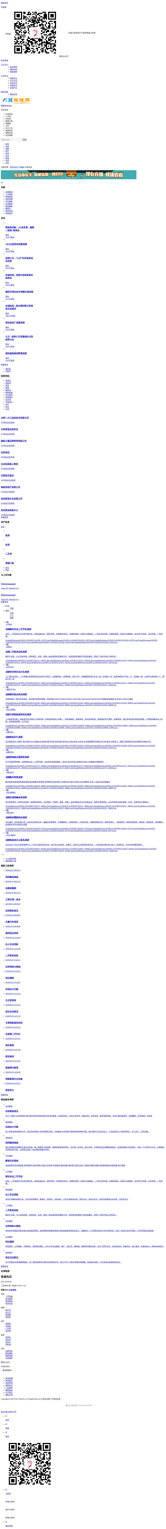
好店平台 (13, 83)
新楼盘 (8, 1324)
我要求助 (9, 1356)
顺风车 (8, 208)
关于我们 (9, 1392)
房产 (7, 151)
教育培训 (9, 211)
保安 (7, 385)
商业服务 (9, 206)
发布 (3, 527)
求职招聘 (9, 199)
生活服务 (9, 204)
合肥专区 (9, 1351)
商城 (7, 158)
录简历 (8, 1317)
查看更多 (4, 365)
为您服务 (9, 1358)
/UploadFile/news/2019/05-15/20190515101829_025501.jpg (27, 746)
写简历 (8, 371)
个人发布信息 (10, 859)
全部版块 (9, 192)
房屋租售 (9, 197)
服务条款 (9, 1390)
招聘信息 (9, 1385)
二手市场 (9, 1296)
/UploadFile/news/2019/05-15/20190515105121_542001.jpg (27, 683)
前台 (7, 407)
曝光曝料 (9, 1353)
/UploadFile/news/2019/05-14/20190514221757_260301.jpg (27, 766)
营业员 (8, 381)
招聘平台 (13, 78)
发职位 (8, 369)
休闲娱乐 (9, 213)
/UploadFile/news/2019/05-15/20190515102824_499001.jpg (27, 786)
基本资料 (13, 67)
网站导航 (4, 92)
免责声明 (9, 1383)
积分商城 (4, 60)
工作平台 (4, 76)
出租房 (8, 1326)
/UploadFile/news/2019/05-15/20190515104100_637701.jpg (27, 829)
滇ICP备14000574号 (8, 1412)
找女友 (8, 1340)
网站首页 (4, 3)
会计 (7, 404)
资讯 (7, 153)
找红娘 (8, 1344)
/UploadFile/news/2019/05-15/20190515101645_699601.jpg (27, 703)
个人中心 (4, 65)
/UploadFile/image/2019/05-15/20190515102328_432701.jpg (27, 640)
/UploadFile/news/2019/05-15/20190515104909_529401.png (27, 726)
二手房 (8, 1328)
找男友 (8, 1337)
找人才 (8, 1312)
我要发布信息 (6, 106)
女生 (7, 568)
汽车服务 (9, 201)
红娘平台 (13, 85)
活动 (7, 161)
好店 (7, 156)
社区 (7, 163)
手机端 (3, 7)
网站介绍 (9, 1395)
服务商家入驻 (10, 861)
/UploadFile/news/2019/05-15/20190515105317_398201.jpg (27, 806)
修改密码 (13, 72)
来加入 (8, 1342)
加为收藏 (9, 1378)
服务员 (8, 390)
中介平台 (13, 81)
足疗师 (8, 400)
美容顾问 (9, 397)
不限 (12, 608)
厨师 (7, 388)
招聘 (7, 149)
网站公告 (13, 94)
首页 (7, 144)
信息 (7, 146)
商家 (12, 618)
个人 (12, 615)
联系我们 (9, 1381)
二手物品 (20, 167)
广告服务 (9, 1388)
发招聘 (8, 1315)
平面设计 (9, 402)
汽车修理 (9, 395)
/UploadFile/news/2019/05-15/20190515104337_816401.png (27, 849)
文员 (7, 409)
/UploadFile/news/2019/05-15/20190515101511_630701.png (27, 660)
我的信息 (13, 69)
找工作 (8, 1310)
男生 (7, 570)
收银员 (8, 383)
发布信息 (9, 1303)
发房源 (8, 1331)
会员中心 (13, 88)
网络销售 (9, 392)
